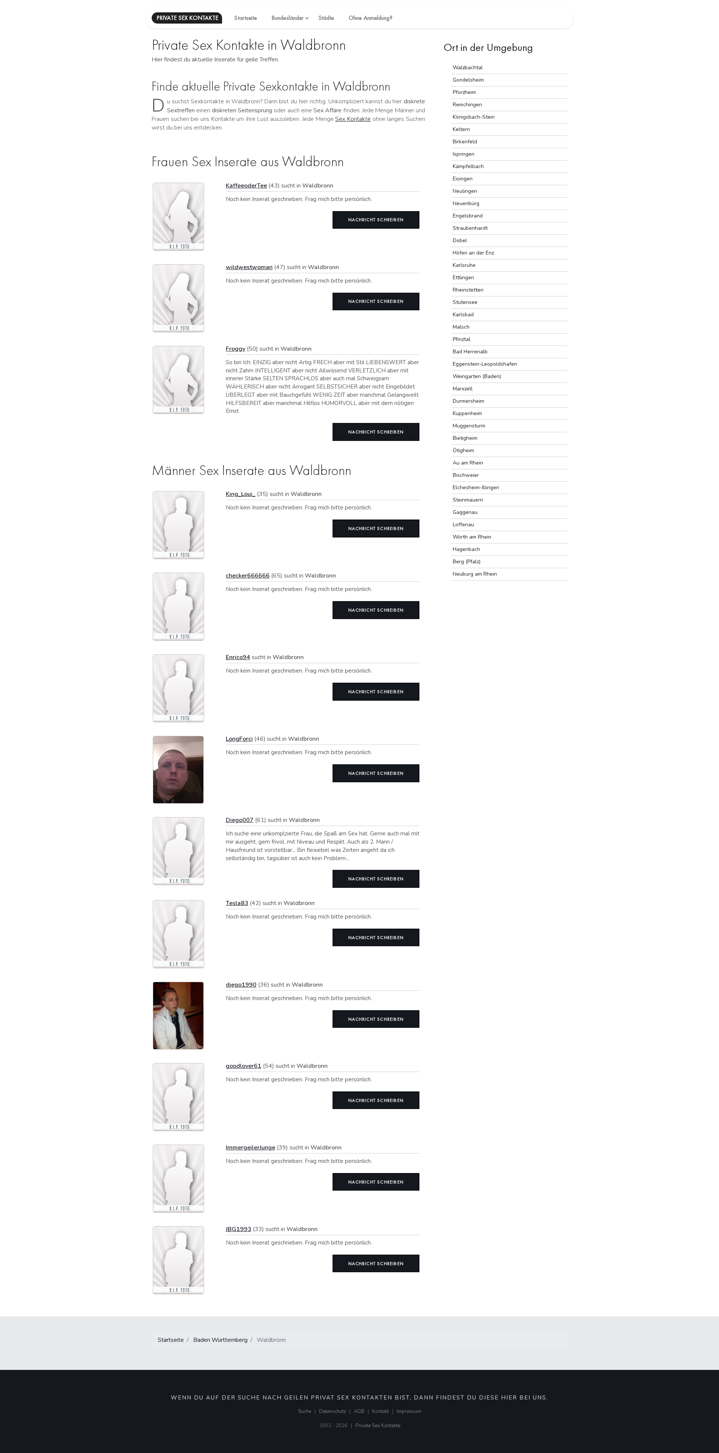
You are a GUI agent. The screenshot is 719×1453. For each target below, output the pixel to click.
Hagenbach (466, 549)
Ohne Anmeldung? (370, 18)
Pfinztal (461, 339)
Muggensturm (469, 425)
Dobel (460, 240)
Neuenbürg (466, 203)
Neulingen (465, 191)
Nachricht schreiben (376, 220)
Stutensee (465, 302)
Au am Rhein (468, 462)
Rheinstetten (468, 289)
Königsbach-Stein (474, 117)
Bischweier (466, 475)
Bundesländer (287, 18)
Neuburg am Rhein (475, 574)
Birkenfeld (465, 141)
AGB (359, 1411)
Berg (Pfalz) (466, 561)
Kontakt (380, 1411)
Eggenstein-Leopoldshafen (485, 364)
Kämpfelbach (468, 166)
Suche (304, 1411)
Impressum (409, 1411)
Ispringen (463, 154)
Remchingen (467, 104)
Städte (326, 18)
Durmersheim (468, 401)
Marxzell (463, 388)
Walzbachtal (468, 67)
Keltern (461, 129)
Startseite (245, 18)
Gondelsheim (468, 79)
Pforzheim (464, 92)
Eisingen (463, 178)
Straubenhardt (470, 228)
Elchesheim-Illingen (476, 487)
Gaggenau (465, 512)
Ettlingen (463, 277)
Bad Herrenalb (470, 351)
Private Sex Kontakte (377, 1425)
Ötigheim (463, 450)
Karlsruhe (464, 265)
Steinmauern (468, 499)
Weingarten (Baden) (477, 376)
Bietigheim (465, 438)
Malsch (461, 326)
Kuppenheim (467, 413)
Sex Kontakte (353, 119)
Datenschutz (332, 1411)
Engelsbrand (468, 215)
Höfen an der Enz (473, 252)
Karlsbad (463, 314)
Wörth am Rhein (472, 536)
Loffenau (463, 524)
